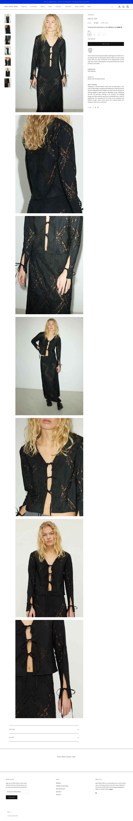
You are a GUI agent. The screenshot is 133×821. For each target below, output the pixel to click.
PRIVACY (58, 794)
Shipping (12, 729)
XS (89, 34)
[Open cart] (127, 7)
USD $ (112, 6)
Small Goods (79, 6)
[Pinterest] (97, 107)
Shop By (24, 6)
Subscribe (12, 797)
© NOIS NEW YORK (12, 815)
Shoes (43, 6)
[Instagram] (96, 793)
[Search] (123, 7)
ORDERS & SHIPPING (62, 786)
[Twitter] (95, 107)
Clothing (33, 6)
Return (11, 737)
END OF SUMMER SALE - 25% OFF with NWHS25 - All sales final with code (66, 1)
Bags (50, 6)
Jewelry (58, 6)
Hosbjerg (91, 14)
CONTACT (59, 791)
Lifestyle (68, 6)
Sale (89, 6)
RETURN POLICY (60, 789)
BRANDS (58, 783)
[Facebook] (93, 107)
